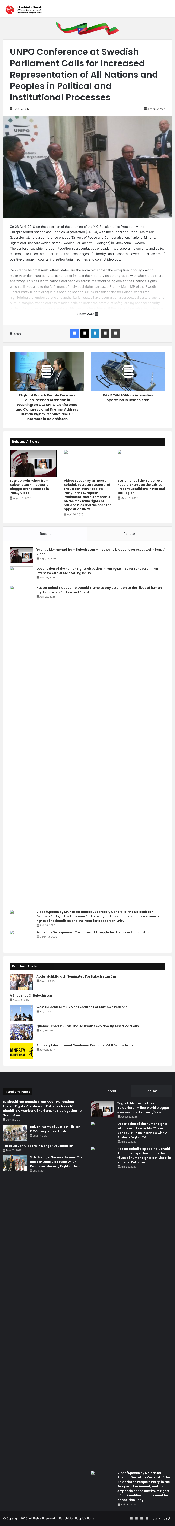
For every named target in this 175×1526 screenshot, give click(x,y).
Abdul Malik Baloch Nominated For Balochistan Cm (76, 976)
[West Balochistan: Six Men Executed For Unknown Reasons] (21, 1013)
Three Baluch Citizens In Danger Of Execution (38, 1146)
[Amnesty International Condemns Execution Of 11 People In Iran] (21, 1051)
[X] (84, 333)
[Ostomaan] (23, 10)
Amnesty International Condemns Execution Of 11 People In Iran (85, 1045)
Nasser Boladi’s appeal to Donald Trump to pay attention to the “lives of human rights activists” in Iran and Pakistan (144, 1155)
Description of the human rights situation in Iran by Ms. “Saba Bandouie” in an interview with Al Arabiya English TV (142, 1130)
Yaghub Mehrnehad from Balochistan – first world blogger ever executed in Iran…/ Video (29, 486)
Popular (129, 534)
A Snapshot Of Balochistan (31, 995)
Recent (45, 534)
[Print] (115, 333)
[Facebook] (74, 333)
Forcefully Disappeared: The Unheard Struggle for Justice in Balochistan (93, 932)
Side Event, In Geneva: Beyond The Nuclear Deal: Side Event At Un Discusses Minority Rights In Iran (56, 1161)
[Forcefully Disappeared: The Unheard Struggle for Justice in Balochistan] (21, 938)
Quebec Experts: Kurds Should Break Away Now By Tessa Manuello (87, 1026)
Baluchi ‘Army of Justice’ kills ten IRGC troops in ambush (55, 1129)
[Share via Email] (105, 333)
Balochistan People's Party (76, 1518)
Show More (86, 314)
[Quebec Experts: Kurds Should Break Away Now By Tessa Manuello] (21, 1032)
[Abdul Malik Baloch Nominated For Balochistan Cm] (21, 982)
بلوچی (167, 1518)
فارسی (156, 1518)
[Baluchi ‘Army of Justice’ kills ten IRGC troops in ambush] (15, 1133)
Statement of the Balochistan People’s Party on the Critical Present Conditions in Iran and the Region (141, 486)
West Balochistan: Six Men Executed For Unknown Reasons (81, 1007)
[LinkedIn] (95, 333)
